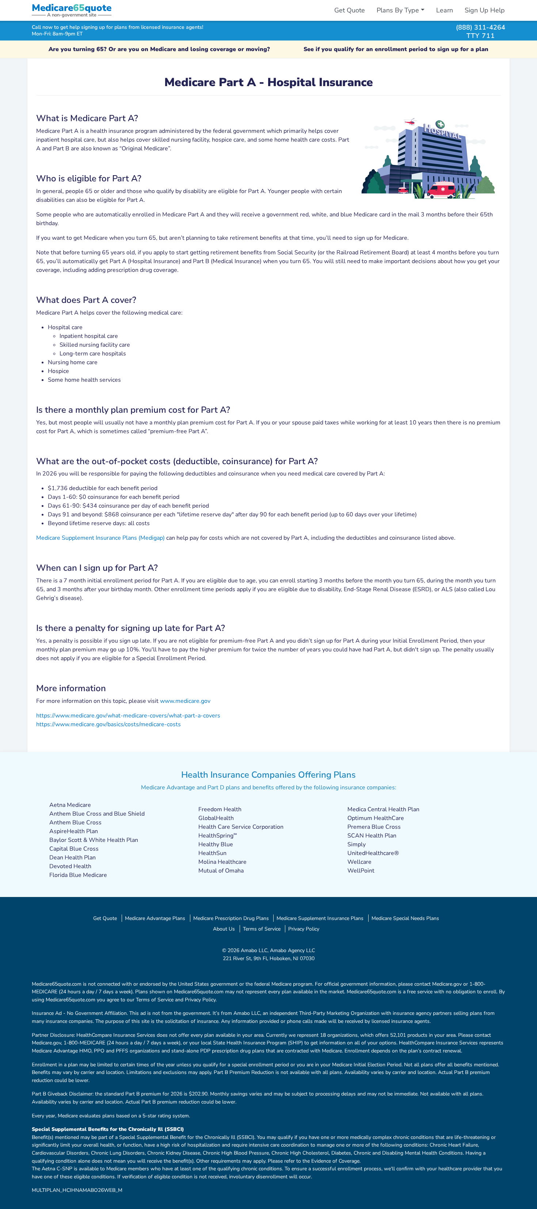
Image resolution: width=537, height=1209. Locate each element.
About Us (224, 928)
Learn (444, 10)
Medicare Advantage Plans (155, 918)
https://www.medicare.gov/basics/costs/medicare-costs (108, 724)
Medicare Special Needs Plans (405, 918)
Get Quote (349, 10)
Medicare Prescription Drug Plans (231, 918)
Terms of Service (262, 928)
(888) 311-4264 (480, 27)
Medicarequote (71, 7)
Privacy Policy (303, 928)
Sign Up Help (485, 10)
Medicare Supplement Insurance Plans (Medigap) (100, 538)
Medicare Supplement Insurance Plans (320, 918)
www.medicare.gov (185, 701)
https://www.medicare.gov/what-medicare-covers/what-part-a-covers (128, 716)
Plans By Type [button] (398, 10)
